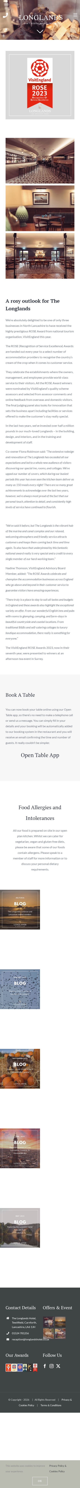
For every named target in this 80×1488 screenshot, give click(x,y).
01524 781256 (20, 1333)
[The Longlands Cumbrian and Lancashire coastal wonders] (20, 910)
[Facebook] (45, 1366)
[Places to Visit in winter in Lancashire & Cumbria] (20, 989)
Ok (40, 1481)
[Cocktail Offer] (48, 1322)
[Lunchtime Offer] (60, 1333)
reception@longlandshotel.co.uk (24, 1339)
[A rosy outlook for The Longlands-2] (40, 52)
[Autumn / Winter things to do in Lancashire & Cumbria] (20, 1069)
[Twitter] (58, 1366)
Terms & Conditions (51, 1405)
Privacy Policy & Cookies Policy (57, 1468)
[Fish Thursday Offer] (48, 1333)
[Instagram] (51, 1366)
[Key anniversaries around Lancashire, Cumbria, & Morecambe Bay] (20, 1148)
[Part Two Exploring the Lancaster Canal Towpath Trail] (20, 1228)
